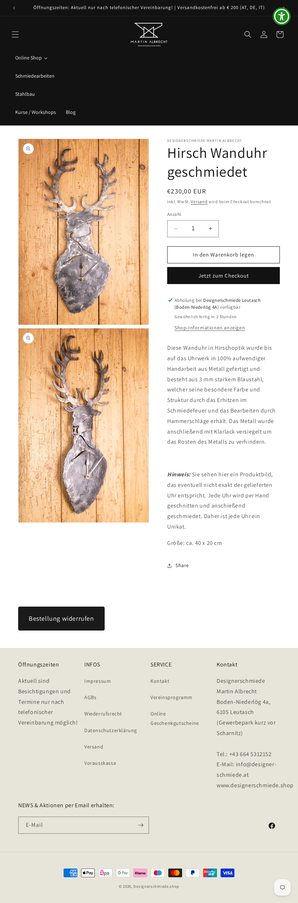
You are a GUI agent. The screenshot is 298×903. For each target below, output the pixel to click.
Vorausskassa (100, 763)
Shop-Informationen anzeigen (209, 327)
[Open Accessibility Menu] (282, 16)
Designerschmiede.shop (156, 886)
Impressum (97, 681)
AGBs (90, 697)
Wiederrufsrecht (103, 713)
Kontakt (159, 681)
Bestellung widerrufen (61, 618)
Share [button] (182, 565)
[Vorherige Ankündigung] (14, 8)
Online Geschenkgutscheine (174, 718)
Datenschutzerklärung (110, 730)
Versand (199, 201)
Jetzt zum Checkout (223, 275)
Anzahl (174, 214)
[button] (15, 34)
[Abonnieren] (141, 825)
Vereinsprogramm (171, 697)
